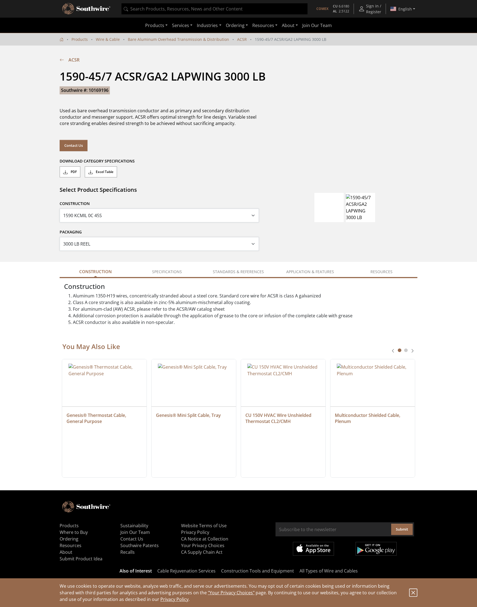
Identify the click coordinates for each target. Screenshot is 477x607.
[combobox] (214, 8)
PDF (73, 171)
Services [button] (180, 25)
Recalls (127, 552)
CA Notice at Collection (204, 539)
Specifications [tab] (167, 271)
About (66, 552)
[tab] (399, 350)
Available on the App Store (313, 549)
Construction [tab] (95, 271)
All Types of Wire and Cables (329, 571)
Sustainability (134, 526)
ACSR (242, 39)
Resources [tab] (381, 271)
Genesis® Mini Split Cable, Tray (188, 415)
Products (79, 39)
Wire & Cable (108, 39)
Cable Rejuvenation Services (186, 571)
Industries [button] (207, 25)
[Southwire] (87, 8)
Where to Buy (74, 532)
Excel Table (104, 171)
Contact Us (73, 145)
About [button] (288, 25)
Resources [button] (263, 25)
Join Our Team (317, 25)
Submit (402, 529)
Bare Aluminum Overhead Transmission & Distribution (178, 39)
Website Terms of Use (204, 526)
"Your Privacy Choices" (231, 593)
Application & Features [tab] (310, 271)
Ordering (69, 539)
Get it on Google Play (376, 549)
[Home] (61, 39)
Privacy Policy (174, 599)
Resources (70, 545)
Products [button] (154, 25)
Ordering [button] (235, 25)
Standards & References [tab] (238, 271)
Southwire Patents (139, 545)
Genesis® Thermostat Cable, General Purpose (97, 418)
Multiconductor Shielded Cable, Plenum (368, 418)
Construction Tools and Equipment (257, 571)
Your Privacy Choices (202, 545)
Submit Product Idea (81, 559)
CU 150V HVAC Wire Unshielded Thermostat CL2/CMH (278, 418)
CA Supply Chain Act (201, 552)
